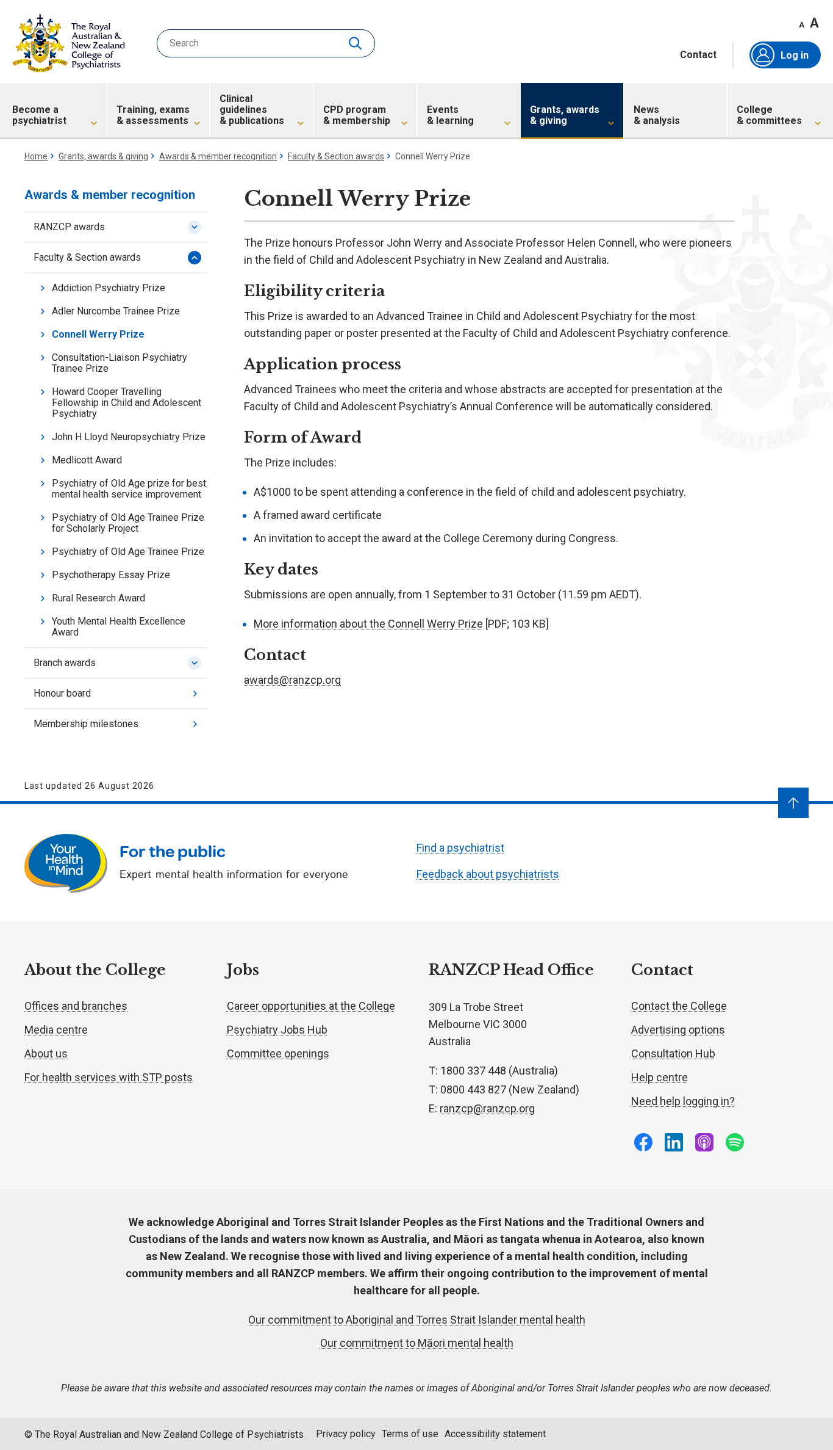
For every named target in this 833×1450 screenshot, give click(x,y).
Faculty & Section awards (336, 156)
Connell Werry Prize (98, 334)
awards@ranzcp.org (292, 679)
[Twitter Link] (704, 1142)
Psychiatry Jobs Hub (277, 1029)
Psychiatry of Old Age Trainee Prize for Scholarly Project (128, 523)
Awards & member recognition (218, 156)
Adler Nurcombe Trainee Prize (116, 311)
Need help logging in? (683, 1101)
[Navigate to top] (793, 803)
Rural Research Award (98, 598)
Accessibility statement (495, 1434)
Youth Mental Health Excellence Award (118, 626)
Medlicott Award (87, 460)
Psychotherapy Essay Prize (111, 575)
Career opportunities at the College (311, 1005)
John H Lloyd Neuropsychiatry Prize (129, 437)
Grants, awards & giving (103, 156)
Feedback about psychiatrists (487, 874)
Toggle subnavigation (194, 227)
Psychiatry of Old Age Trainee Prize (128, 551)
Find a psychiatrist (460, 847)
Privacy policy (346, 1434)
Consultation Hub (673, 1053)
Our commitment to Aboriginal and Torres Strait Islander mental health (416, 1319)
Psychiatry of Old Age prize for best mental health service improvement (129, 488)
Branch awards (65, 663)
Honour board (62, 693)
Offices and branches (75, 1005)
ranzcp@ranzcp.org (487, 1108)
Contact (698, 54)
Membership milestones (86, 724)
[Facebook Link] (643, 1142)
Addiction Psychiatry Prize (108, 288)
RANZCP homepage (68, 43)
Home (36, 156)
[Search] (356, 43)
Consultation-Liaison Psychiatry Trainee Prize (119, 363)
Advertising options (678, 1029)
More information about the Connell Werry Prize (368, 623)
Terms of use (410, 1434)
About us (46, 1053)
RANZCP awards (69, 227)
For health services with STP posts (108, 1077)
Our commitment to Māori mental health (416, 1342)
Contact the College (679, 1005)
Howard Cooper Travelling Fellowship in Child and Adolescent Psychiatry (126, 402)
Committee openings (278, 1053)
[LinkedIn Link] (674, 1142)
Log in (795, 55)
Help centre (659, 1077)
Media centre (56, 1029)
